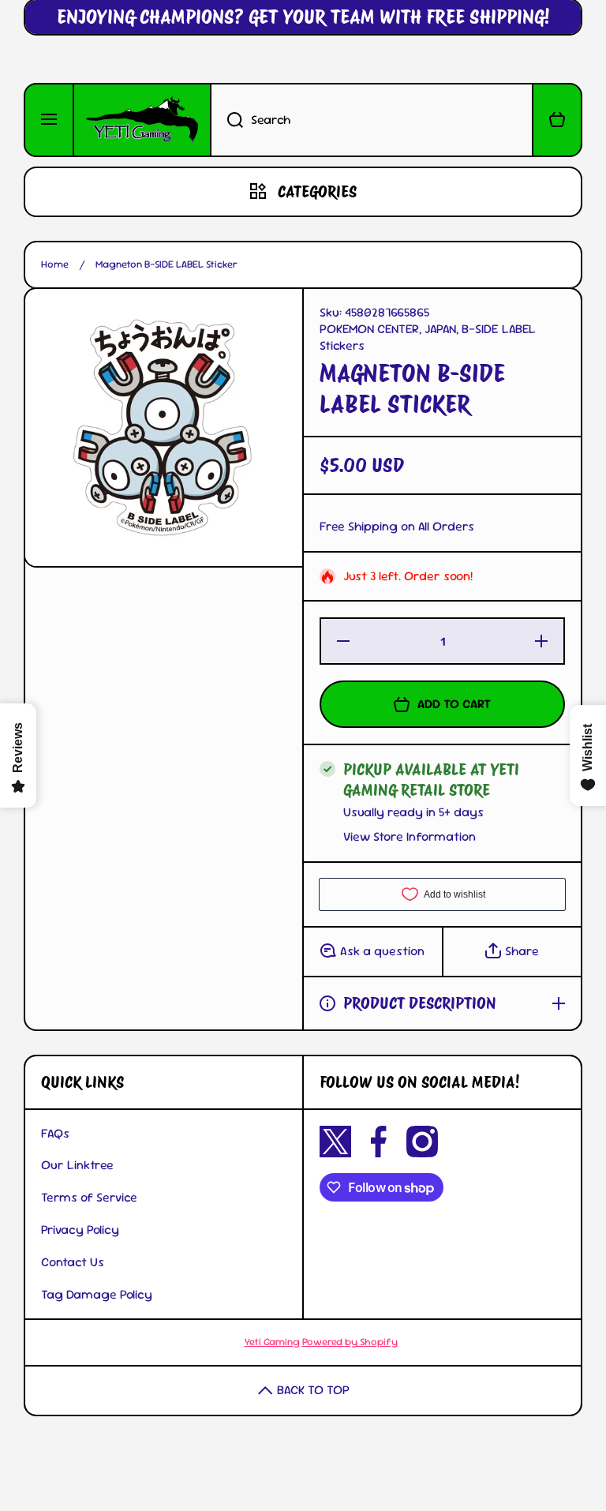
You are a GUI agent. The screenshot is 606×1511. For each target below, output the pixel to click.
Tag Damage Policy (96, 1294)
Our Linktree (77, 1165)
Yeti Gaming (272, 1341)
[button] (557, 120)
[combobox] (371, 120)
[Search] (226, 120)
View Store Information (409, 837)
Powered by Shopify (350, 1341)
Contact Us (72, 1262)
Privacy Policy (80, 1229)
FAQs (55, 1133)
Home (55, 264)
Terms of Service (89, 1197)
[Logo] (142, 120)
